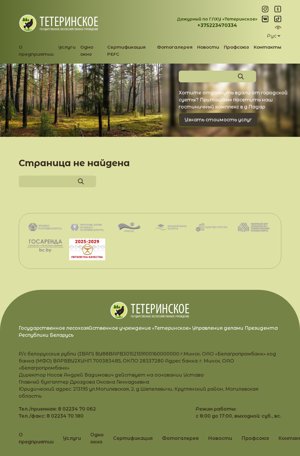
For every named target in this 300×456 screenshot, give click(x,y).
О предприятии (36, 50)
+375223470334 (217, 25)
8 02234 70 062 (77, 409)
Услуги (67, 47)
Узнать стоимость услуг (218, 119)
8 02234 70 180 (65, 416)
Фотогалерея (174, 47)
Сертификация (133, 438)
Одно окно (86, 50)
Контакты (267, 47)
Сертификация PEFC (126, 50)
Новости (208, 47)
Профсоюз (236, 47)
